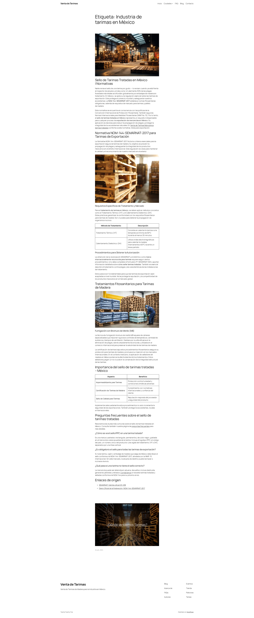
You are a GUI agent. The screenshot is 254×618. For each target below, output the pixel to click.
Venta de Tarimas (69, 3)
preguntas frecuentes (140, 426)
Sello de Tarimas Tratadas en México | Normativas (121, 81)
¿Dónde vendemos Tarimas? (127, 524)
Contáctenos (125, 472)
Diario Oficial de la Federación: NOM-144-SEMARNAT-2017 (122, 488)
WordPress (190, 612)
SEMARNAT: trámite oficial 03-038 (112, 485)
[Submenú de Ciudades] (172, 3)
